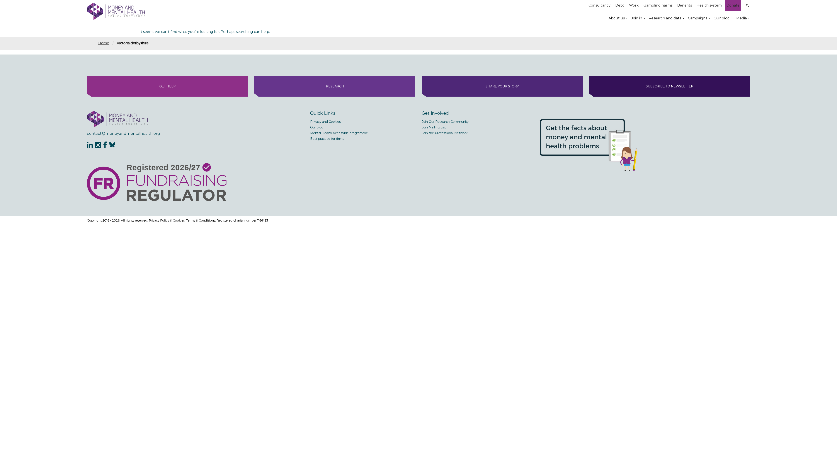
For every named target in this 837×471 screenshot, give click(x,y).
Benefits (684, 5)
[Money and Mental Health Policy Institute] (116, 11)
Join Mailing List (434, 127)
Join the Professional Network (445, 133)
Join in (636, 18)
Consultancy (600, 5)
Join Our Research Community (445, 122)
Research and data (665, 18)
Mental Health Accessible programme (339, 133)
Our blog (722, 18)
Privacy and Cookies (325, 122)
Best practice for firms (327, 139)
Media (741, 18)
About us (617, 18)
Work (634, 5)
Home (103, 43)
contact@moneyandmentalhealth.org (123, 133)
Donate (733, 5)
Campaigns (697, 18)
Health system (709, 5)
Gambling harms (657, 5)
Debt (619, 5)
